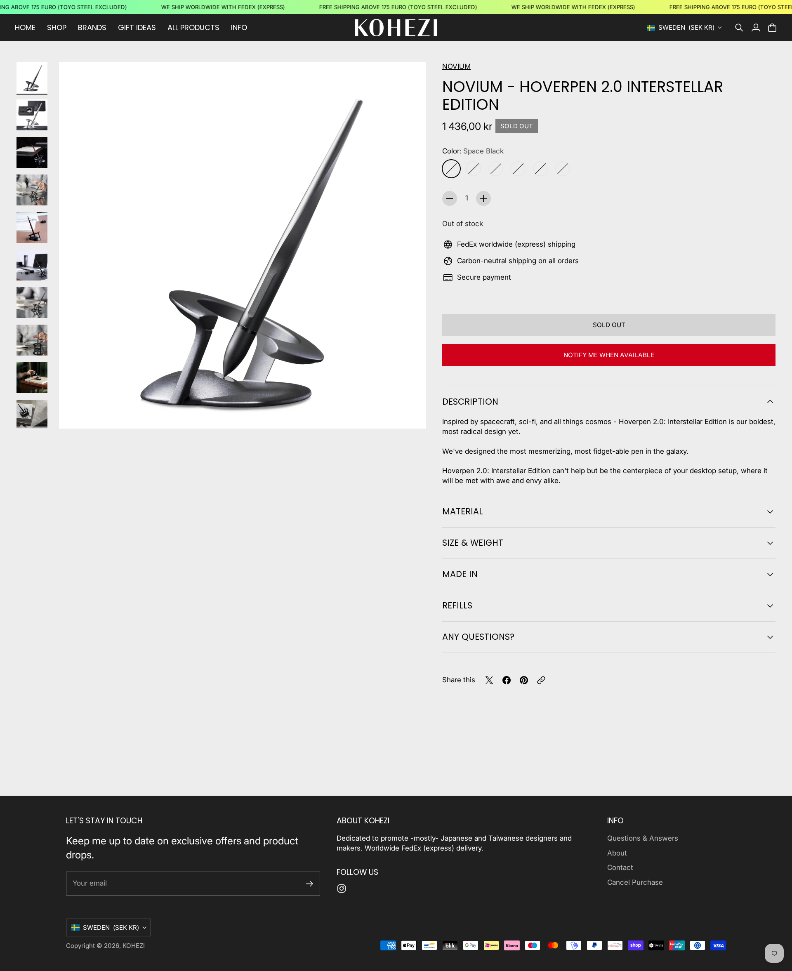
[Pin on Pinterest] (523, 680)
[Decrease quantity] (449, 198)
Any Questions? (478, 637)
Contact (620, 867)
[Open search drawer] (739, 27)
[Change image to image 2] (31, 114)
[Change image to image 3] (31, 152)
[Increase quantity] (483, 198)
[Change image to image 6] (31, 265)
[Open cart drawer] (772, 27)
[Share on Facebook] (506, 680)
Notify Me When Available (608, 355)
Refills (457, 605)
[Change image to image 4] (31, 189)
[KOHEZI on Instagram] (341, 888)
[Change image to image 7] (31, 302)
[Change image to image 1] (31, 77)
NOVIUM (456, 66)
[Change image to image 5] (31, 227)
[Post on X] (489, 680)
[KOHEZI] (396, 27)
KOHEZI (134, 946)
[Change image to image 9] (31, 377)
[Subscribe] (309, 884)
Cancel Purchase (635, 882)
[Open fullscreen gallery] (410, 413)
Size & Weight (472, 543)
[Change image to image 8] (31, 340)
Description (470, 402)
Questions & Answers (642, 838)
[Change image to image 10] (31, 415)
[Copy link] (541, 680)
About (617, 853)
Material (462, 511)
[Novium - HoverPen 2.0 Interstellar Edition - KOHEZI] (242, 245)
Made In (460, 574)
